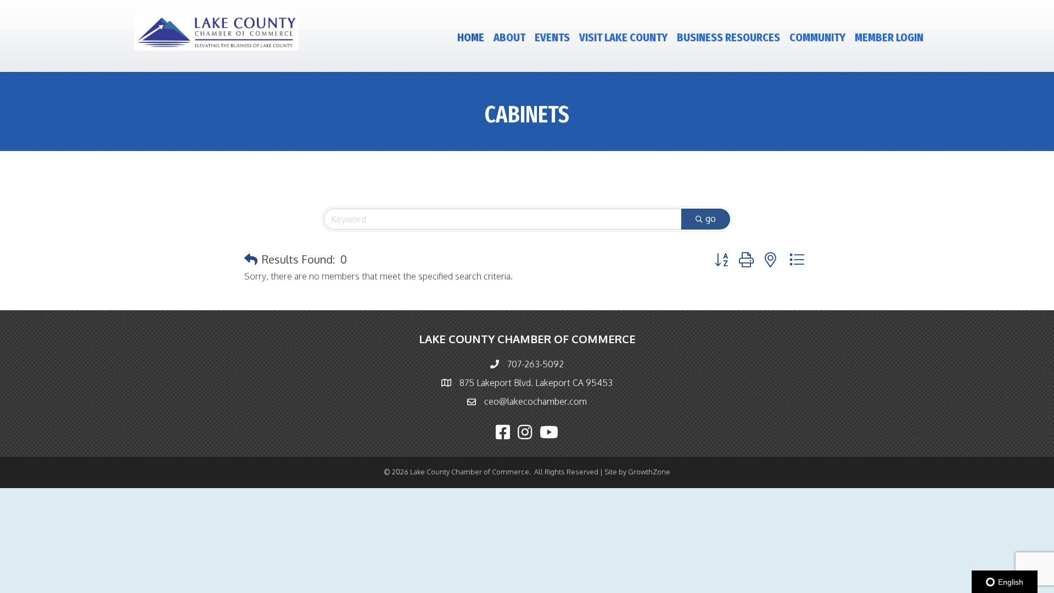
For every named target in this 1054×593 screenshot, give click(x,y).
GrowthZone (649, 471)
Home (470, 37)
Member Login (889, 37)
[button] (250, 259)
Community (817, 37)
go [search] (710, 218)
